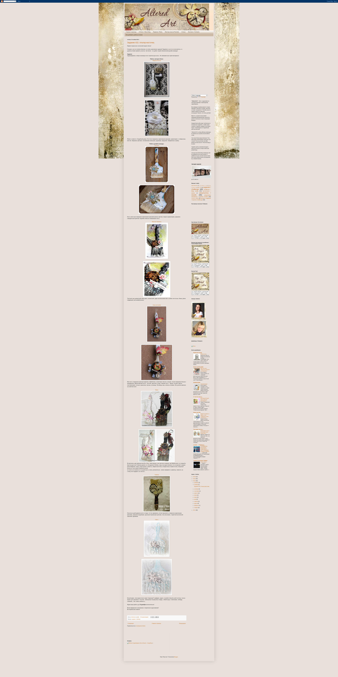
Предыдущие (182, 623)
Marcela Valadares (156, 221)
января (196, 507)
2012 (194, 480)
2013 (194, 478)
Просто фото (204, 461)
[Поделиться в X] (155, 617)
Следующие (131, 623)
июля (195, 495)
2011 (194, 510)
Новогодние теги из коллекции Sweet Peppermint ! (205, 432)
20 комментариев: (144, 617)
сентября (196, 491)
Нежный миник (204, 384)
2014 (194, 476)
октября (196, 489)
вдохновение (194, 185)
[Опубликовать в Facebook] (156, 617)
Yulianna (157, 474)
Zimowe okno (204, 354)
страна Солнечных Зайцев (200, 460)
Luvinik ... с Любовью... (199, 445)
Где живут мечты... (198, 429)
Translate (203, 97)
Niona (156, 390)
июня (195, 497)
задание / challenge (136, 619)
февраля (196, 505)
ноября (196, 484)
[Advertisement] (201, 65)
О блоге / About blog (144, 32)
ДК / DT (199, 187)
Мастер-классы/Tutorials (172, 32)
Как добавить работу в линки (134, 34)
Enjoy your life (196, 412)
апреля (196, 501)
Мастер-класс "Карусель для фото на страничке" (205, 369)
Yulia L (156, 519)
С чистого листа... (198, 397)
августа (196, 493)
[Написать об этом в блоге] (153, 617)
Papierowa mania (197, 352)
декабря (196, 482)
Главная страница (131, 32)
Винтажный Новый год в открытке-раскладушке (205, 399)
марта (196, 503)
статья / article (195, 198)
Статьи (183, 32)
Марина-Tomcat (157, 60)
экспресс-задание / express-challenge (201, 198)
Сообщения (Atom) (140, 626)
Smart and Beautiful (198, 367)
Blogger (176, 657)
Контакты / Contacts (193, 32)
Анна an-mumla (157, 305)
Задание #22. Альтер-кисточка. (141, 42)
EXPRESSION (196, 382)
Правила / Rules (157, 32)
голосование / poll (203, 185)
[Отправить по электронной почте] (151, 617)
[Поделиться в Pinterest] (158, 617)
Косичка (157, 145)
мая (195, 499)
